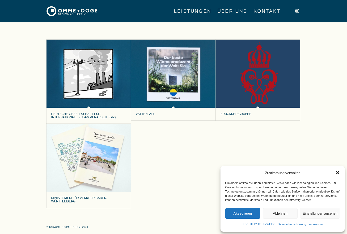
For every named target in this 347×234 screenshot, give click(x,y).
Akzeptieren (242, 213)
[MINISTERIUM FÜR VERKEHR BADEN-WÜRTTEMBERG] (89, 158)
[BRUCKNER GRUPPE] (258, 74)
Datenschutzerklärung (292, 224)
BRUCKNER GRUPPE (235, 114)
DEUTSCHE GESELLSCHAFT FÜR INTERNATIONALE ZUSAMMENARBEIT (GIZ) (83, 115)
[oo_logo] (72, 11)
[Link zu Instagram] (296, 11)
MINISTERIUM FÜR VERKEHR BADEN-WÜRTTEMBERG (79, 199)
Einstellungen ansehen (320, 213)
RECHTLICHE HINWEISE (258, 224)
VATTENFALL (145, 114)
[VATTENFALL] (173, 74)
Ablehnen (280, 213)
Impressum (316, 224)
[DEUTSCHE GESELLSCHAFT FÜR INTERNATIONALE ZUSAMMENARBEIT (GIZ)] (89, 74)
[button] (337, 172)
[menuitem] (192, 11)
